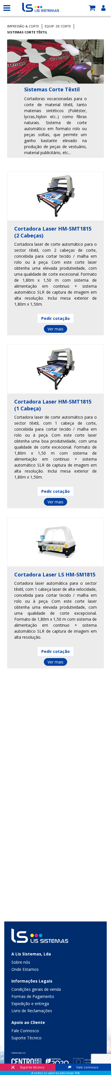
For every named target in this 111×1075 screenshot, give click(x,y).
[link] (94, 8)
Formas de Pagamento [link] (32, 996)
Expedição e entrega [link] (30, 1003)
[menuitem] (55, 962)
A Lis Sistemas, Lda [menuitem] (31, 954)
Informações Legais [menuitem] (31, 981)
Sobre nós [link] (20, 962)
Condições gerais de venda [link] (36, 989)
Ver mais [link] (55, 329)
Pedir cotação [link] (55, 318)
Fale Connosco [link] (25, 1030)
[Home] (40, 7)
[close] (7, 8)
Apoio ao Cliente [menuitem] (28, 1022)
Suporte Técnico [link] (26, 1037)
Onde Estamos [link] (25, 969)
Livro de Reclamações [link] (31, 1010)
